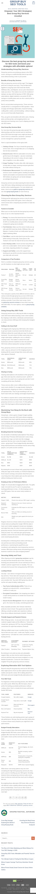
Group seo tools (23, 8)
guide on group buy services (21, 189)
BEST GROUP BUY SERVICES (15, 805)
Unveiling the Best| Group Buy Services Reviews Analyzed (27, 822)
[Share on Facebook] (13, 797)
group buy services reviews (11, 302)
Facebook (4, 888)
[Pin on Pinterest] (22, 797)
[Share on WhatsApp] (10, 797)
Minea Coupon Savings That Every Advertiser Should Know (17, 863)
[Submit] (33, 838)
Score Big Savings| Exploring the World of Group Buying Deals (7, 822)
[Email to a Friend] (19, 797)
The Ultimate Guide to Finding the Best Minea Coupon (17, 859)
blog (9, 8)
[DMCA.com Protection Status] (18, 880)
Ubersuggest (31, 705)
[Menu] (2, 3)
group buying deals (12, 191)
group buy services (27, 805)
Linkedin (18, 888)
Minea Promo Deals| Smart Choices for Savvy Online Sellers (17, 868)
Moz (29, 709)
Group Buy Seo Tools (18, 3)
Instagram (11, 888)
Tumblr (28, 889)
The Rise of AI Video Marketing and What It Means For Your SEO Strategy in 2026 (17, 849)
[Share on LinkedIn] (25, 797)
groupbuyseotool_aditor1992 (18, 21)
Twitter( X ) (16, 889)
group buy (14, 8)
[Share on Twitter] (16, 797)
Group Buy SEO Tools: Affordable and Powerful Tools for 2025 (18, 854)
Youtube (9, 889)
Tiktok (22, 889)
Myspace (24, 888)
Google (30, 697)
